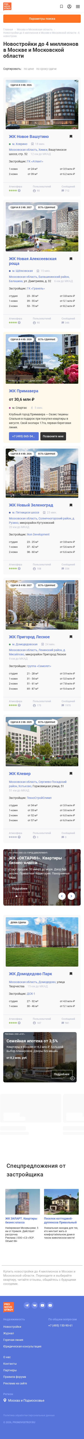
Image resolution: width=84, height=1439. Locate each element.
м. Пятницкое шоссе (25, 512)
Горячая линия (13, 1339)
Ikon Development (38, 534)
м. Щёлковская (22, 270)
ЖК (29, 136)
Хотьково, (25, 786)
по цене (29, 68)
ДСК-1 (31, 993)
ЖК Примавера (23, 391)
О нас (7, 1357)
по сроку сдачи (46, 68)
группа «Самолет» (39, 666)
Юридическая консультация (22, 1346)
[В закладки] (71, 137)
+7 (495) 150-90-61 (60, 1325)
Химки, (43, 149)
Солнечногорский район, (55, 518)
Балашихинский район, (54, 276)
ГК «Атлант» (35, 161)
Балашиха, (16, 281)
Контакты (10, 1363)
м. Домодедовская (25, 644)
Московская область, (23, 149)
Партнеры (10, 1370)
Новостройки (12, 1326)
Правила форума (14, 1376)
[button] (24, 436)
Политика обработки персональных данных (29, 1415)
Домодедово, (47, 982)
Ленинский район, (51, 650)
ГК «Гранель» (36, 288)
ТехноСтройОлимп (39, 797)
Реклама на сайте (15, 1383)
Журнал (8, 1333)
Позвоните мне (53, 436)
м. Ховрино (19, 144)
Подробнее (20, 888)
